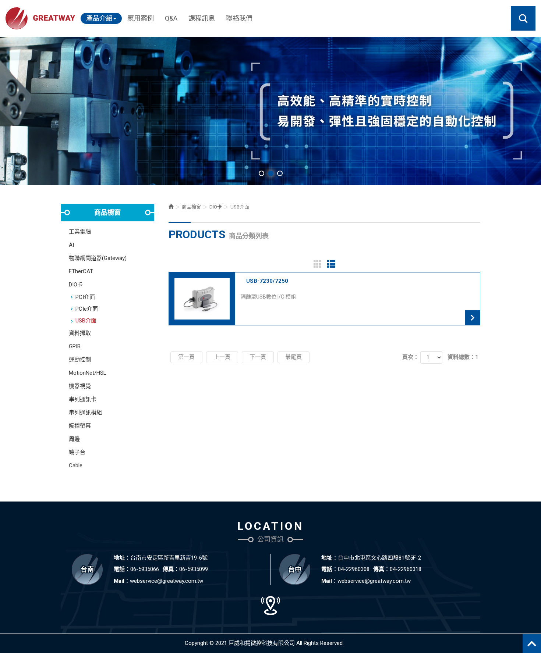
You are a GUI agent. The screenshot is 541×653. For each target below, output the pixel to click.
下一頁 (258, 357)
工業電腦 (80, 231)
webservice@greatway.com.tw (166, 581)
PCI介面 (85, 297)
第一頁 (186, 357)
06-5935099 (193, 569)
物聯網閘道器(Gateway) (98, 258)
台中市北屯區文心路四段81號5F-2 (379, 557)
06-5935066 (144, 569)
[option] (270, 111)
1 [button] (261, 173)
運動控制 (80, 359)
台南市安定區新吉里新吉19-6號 (169, 557)
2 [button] (270, 173)
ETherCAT (81, 271)
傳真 (168, 569)
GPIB (75, 346)
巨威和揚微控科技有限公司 (40, 18)
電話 (119, 569)
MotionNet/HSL (87, 373)
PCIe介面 (86, 309)
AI (71, 245)
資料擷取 (80, 333)
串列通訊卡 (82, 399)
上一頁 (222, 357)
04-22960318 (405, 569)
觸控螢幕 (80, 425)
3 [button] (280, 173)
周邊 (74, 439)
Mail (119, 581)
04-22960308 (353, 569)
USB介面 (85, 320)
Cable (75, 465)
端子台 (77, 452)
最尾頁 (293, 357)
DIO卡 (76, 284)
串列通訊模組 (85, 412)
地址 (119, 557)
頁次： (410, 357)
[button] (523, 18)
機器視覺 (80, 386)
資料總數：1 (463, 357)
